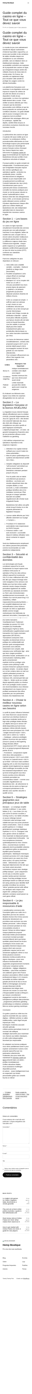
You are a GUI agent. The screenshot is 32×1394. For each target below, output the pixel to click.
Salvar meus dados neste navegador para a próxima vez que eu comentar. (16, 1169)
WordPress (26, 1278)
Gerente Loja (12, 27)
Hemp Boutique (8, 3)
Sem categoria (22, 27)
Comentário (6, 1127)
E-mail (5, 1153)
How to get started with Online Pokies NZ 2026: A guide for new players (12, 1229)
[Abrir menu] (28, 3)
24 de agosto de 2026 (27, 1211)
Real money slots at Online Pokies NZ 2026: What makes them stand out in (12, 1220)
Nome (5, 1146)
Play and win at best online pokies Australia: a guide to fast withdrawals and (12, 1211)
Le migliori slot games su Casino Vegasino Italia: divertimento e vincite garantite (10, 1201)
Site (4, 1161)
